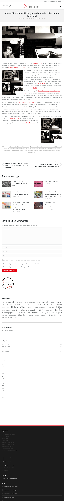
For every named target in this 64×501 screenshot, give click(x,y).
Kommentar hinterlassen (49, 144)
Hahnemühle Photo (16, 150)
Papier (57, 150)
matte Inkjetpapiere (44, 150)
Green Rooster (5, 307)
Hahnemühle (7, 150)
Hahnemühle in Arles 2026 (52, 181)
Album (11, 146)
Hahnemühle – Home (9, 497)
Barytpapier (32, 146)
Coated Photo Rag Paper (10, 148)
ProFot (35, 88)
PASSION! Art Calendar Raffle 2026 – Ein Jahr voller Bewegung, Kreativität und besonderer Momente (20, 206)
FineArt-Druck (46, 148)
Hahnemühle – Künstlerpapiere (11, 490)
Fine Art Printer (41, 83)
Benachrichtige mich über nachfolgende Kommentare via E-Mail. (21, 264)
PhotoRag (30, 315)
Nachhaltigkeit (44, 313)
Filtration (10, 305)
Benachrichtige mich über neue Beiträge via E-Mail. (17, 267)
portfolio (43, 315)
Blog (15, 144)
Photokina (21, 315)
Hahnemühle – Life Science (10, 493)
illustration (50, 308)
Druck (37, 148)
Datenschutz (5, 470)
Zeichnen (13, 317)
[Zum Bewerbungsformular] (8, 289)
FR (7, 6)
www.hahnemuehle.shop (11, 450)
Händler (24, 125)
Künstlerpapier (7, 313)
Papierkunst (4, 315)
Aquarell (10, 302)
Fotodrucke (52, 148)
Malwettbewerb (32, 313)
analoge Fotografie (18, 146)
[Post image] (6, 184)
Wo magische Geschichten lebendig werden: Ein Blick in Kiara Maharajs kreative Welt (53, 194)
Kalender (15, 310)
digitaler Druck (31, 148)
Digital (18, 148)
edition (4, 305)
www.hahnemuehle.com (8, 448)
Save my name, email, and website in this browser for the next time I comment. (21, 260)
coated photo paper (57, 146)
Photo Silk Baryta (32, 152)
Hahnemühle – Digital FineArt (11, 486)
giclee (57, 148)
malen (16, 313)
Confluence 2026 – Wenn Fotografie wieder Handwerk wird (20, 183)
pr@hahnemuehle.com (7, 446)
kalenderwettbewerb (28, 310)
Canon (24, 302)
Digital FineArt (19, 144)
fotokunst (53, 305)
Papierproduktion (13, 315)
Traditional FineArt (52, 315)
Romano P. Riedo (37, 63)
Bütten (38, 146)
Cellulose (49, 146)
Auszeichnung (26, 146)
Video (61, 315)
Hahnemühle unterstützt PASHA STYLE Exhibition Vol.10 (20, 193)
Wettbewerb (5, 317)
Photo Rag (36, 315)
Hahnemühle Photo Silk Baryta (16, 67)
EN (5, 6)
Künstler (58, 310)
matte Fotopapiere (34, 150)
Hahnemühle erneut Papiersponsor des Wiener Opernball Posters (52, 205)
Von (29, 144)
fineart (40, 148)
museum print (52, 150)
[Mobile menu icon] (61, 6)
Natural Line (52, 313)
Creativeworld (31, 302)
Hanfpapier (30, 307)
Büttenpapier (43, 146)
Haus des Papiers (40, 307)
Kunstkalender (49, 310)
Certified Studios (34, 125)
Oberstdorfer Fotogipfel (12, 118)
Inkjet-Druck (27, 150)
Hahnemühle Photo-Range (29, 123)
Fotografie (43, 305)
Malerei (22, 313)
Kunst (40, 310)
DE (3, 6)
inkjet (22, 150)
